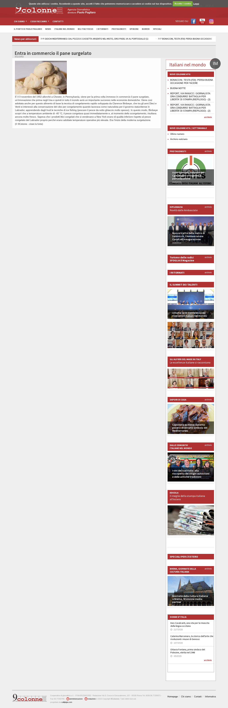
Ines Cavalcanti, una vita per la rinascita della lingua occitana (189, 624)
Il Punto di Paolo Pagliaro (28, 29)
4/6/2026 (176, 656)
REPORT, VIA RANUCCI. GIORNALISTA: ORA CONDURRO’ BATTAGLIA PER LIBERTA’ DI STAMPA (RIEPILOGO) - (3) (190, 96)
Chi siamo (186, 696)
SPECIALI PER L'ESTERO (184, 556)
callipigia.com (66, 702)
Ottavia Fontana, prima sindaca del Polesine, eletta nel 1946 (187, 651)
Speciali (157, 29)
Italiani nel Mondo (64, 29)
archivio (208, 117)
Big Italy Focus (85, 29)
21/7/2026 (176, 629)
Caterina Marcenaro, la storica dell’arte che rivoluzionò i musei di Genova (191, 638)
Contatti (58, 21)
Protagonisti (119, 29)
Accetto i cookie (182, 3)
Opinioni (134, 29)
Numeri (146, 29)
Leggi (196, 3)
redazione (92, 699)
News (48, 29)
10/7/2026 (176, 643)
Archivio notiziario (178, 139)
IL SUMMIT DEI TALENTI (183, 284)
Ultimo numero (177, 134)
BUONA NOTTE (178, 88)
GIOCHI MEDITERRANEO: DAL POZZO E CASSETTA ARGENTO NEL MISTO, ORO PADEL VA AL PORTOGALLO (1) (94, 38)
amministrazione (76, 699)
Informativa (210, 696)
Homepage (172, 696)
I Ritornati (102, 29)
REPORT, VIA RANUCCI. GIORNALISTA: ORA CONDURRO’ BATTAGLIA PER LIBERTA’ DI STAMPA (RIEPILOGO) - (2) (190, 108)
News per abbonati (25, 39)
